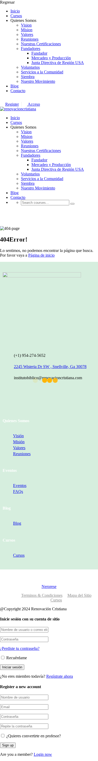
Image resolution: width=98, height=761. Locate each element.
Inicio (15, 11)
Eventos (19, 485)
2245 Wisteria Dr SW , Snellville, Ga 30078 (50, 366)
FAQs (18, 491)
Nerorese (49, 586)
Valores (27, 34)
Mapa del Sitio (79, 595)
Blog (14, 86)
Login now (43, 754)
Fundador (39, 53)
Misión (19, 442)
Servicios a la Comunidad (42, 72)
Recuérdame (16, 658)
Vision (26, 25)
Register (12, 104)
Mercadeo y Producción (51, 58)
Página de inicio (41, 255)
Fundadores (30, 48)
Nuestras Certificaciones (41, 44)
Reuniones (29, 39)
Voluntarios (30, 67)
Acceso (33, 104)
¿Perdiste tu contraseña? (19, 648)
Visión (18, 436)
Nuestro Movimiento (38, 81)
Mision (26, 30)
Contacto (17, 90)
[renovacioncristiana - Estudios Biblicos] (18, 109)
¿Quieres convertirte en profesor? (33, 736)
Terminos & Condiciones (41, 595)
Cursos (16, 16)
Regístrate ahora (59, 676)
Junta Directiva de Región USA (57, 62)
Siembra (27, 76)
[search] (72, 204)
